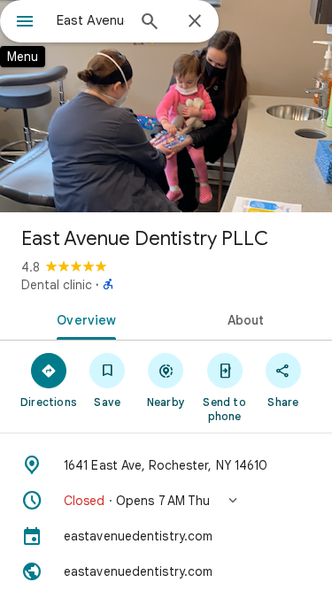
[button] (166, 500)
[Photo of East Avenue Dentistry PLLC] (166, 106)
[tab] (83, 318)
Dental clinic (56, 285)
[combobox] (91, 20)
